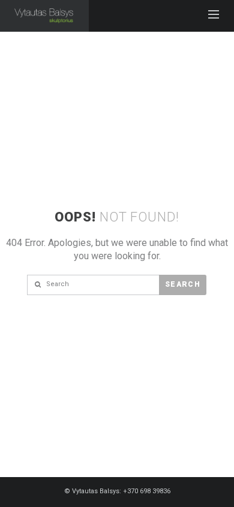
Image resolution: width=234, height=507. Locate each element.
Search (182, 284)
